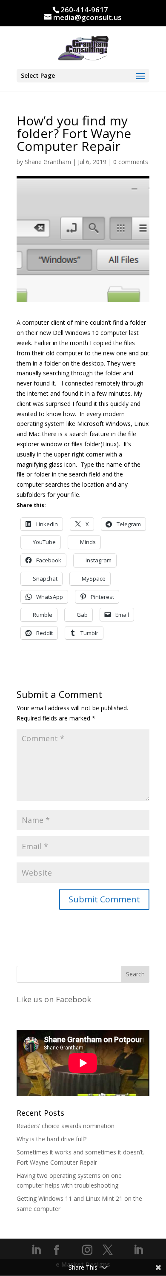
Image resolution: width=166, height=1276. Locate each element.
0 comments (130, 162)
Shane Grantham (48, 162)
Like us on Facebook (54, 999)
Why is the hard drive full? (51, 1139)
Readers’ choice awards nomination (65, 1126)
